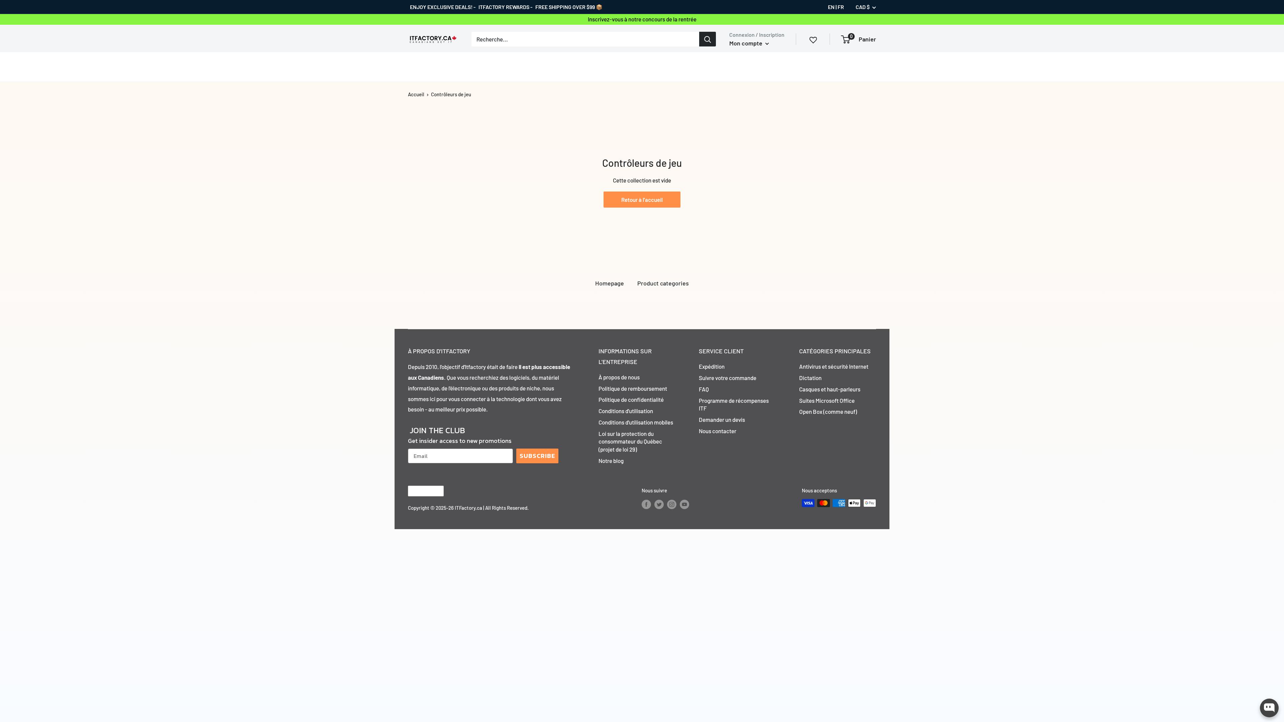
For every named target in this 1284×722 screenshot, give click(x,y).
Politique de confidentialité (631, 399)
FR (841, 7)
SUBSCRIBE (537, 455)
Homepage (609, 283)
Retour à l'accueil (642, 199)
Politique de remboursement (633, 388)
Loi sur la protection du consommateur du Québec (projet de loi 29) (630, 441)
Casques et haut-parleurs (829, 389)
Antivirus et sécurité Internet (833, 366)
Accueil (416, 94)
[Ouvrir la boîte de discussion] (1269, 708)
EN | (832, 7)
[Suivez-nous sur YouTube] (684, 504)
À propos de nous (619, 377)
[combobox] (585, 39)
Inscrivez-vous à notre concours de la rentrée (642, 19)
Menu (414, 66)
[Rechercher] (707, 39)
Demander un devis (722, 419)
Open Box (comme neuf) (828, 411)
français (420, 491)
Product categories (663, 283)
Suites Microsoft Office (827, 400)
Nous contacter (717, 431)
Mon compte (746, 43)
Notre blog (611, 460)
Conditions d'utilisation (626, 410)
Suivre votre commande (727, 377)
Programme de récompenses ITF (734, 404)
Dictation (810, 377)
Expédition (712, 366)
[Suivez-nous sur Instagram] (671, 504)
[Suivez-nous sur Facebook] (646, 504)
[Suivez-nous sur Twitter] (659, 504)
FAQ (704, 389)
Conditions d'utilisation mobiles (636, 422)
